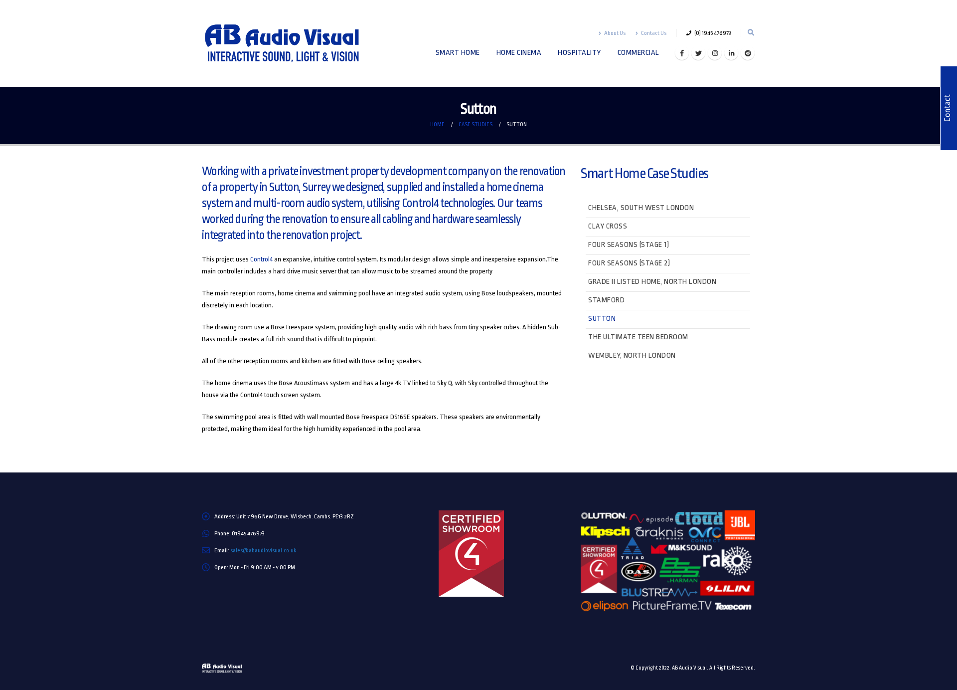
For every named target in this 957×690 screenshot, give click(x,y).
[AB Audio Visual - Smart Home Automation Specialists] (289, 43)
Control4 (261, 259)
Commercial (638, 52)
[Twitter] (698, 53)
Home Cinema (519, 52)
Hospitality (579, 52)
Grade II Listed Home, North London (652, 281)
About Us (615, 32)
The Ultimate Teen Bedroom (638, 337)
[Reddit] (748, 53)
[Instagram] (715, 53)
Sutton (602, 318)
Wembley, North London (632, 355)
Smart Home (458, 52)
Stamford (606, 300)
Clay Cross (607, 226)
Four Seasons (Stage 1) (628, 244)
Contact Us (653, 32)
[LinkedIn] (731, 53)
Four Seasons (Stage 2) (629, 263)
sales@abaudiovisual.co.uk (263, 550)
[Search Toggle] (750, 33)
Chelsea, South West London (641, 208)
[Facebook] (682, 53)
